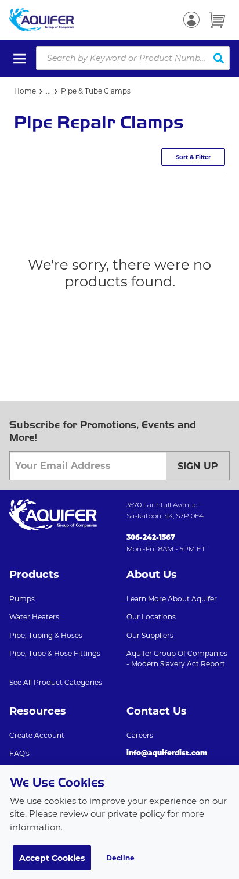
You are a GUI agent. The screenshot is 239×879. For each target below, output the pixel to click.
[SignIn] (191, 20)
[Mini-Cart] (217, 20)
